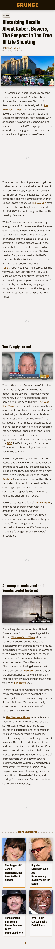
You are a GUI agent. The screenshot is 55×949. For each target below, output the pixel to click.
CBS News (20, 682)
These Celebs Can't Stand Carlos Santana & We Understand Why (14, 925)
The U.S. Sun (38, 202)
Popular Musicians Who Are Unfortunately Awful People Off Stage (40, 875)
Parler (5, 267)
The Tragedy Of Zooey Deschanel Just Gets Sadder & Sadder (13, 873)
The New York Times (23, 637)
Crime (6, 15)
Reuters (7, 479)
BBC (9, 443)
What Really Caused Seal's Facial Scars (39, 921)
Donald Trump (43, 502)
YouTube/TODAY (44, 377)
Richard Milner (12, 48)
